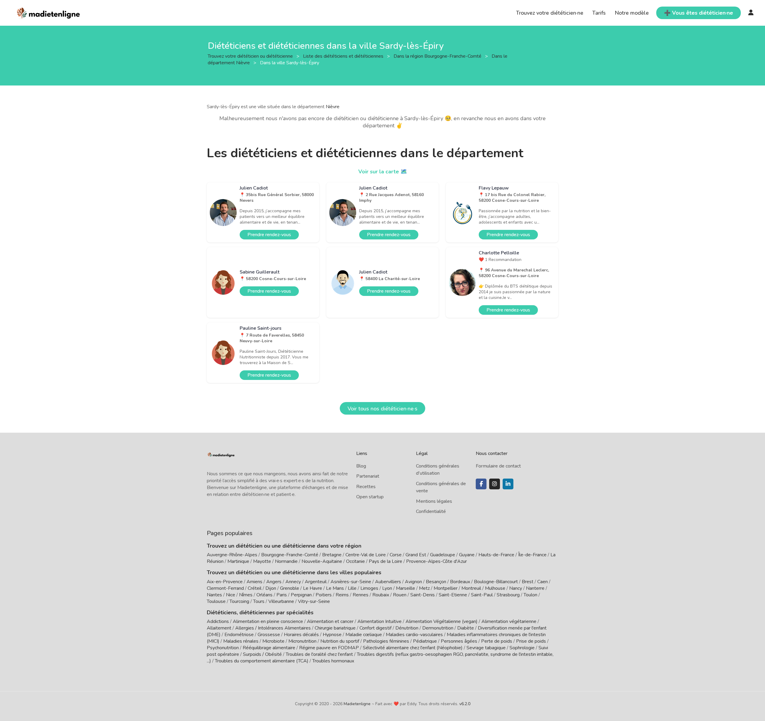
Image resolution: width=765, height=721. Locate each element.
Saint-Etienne (453, 595)
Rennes (360, 595)
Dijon (270, 588)
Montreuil (471, 588)
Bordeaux (460, 581)
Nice (230, 595)
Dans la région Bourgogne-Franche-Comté (438, 56)
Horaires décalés (301, 634)
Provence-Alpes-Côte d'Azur (436, 561)
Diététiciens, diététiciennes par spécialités (260, 612)
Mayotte (262, 561)
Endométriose (239, 634)
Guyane (467, 555)
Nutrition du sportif (339, 641)
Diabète (465, 628)
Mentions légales (434, 501)
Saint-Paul (482, 595)
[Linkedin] (508, 484)
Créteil (254, 588)
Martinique (238, 561)
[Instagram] (494, 484)
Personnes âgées (459, 641)
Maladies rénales (240, 641)
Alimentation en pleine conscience (268, 621)
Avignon (413, 581)
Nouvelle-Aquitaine (322, 561)
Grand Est (416, 555)
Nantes (214, 595)
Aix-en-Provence (225, 581)
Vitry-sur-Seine (314, 601)
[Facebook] (481, 484)
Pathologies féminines (386, 641)
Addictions (218, 621)
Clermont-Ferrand (225, 588)
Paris (281, 595)
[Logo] (48, 12)
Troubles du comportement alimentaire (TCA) (261, 661)
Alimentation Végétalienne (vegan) (442, 621)
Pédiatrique (425, 641)
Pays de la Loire (385, 561)
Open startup (370, 497)
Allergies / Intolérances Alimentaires (273, 628)
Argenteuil (316, 581)
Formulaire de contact (498, 466)
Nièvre (332, 106)
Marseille (405, 588)
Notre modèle (632, 12)
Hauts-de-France (496, 555)
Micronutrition (302, 641)
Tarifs (599, 12)
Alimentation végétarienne (508, 621)
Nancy (515, 588)
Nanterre (535, 588)
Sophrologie (522, 647)
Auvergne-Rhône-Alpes (232, 555)
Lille (352, 588)
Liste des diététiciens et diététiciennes (344, 56)
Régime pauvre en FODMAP (329, 647)
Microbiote (274, 641)
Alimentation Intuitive (379, 621)
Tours (258, 601)
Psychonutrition (223, 647)
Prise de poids (531, 641)
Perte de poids (496, 641)
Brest (527, 581)
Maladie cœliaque (363, 634)
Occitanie (355, 561)
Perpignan (301, 595)
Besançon (436, 581)
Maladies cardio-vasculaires (414, 634)
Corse (396, 555)
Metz (424, 588)
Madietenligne (357, 704)
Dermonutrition (438, 628)
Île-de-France (532, 555)
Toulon (530, 595)
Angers (273, 581)
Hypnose (332, 634)
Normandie (286, 561)
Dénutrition (406, 628)
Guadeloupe (442, 555)
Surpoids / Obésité (262, 654)
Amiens (254, 581)
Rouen (399, 595)
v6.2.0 (464, 704)
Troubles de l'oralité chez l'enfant (319, 654)
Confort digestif (375, 628)
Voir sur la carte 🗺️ (382, 171)
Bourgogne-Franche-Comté (289, 555)
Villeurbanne (281, 601)
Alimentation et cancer (330, 621)
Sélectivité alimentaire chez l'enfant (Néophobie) (413, 647)
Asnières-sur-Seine (351, 581)
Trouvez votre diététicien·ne (549, 12)
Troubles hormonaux (333, 661)
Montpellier (446, 588)
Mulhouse (495, 588)
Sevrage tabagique (486, 647)
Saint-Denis (422, 595)
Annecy (293, 581)
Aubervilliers (388, 581)
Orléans (264, 595)
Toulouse (216, 601)
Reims (342, 595)
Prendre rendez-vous (269, 234)
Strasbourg (508, 595)
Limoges (369, 588)
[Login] (751, 12)
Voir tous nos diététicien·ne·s (382, 408)
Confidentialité (431, 511)
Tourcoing (239, 601)
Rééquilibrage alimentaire (269, 647)
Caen (542, 581)
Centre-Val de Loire (365, 555)
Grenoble (289, 588)
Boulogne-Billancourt (496, 581)
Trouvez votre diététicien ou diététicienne (251, 56)
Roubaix (380, 595)
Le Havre (312, 588)
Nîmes (246, 595)
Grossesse (269, 634)
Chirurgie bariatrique (335, 628)
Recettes (366, 486)
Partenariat (367, 476)
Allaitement (219, 628)
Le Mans (335, 588)
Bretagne (332, 555)
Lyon (387, 588)
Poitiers (324, 595)
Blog (361, 466)
